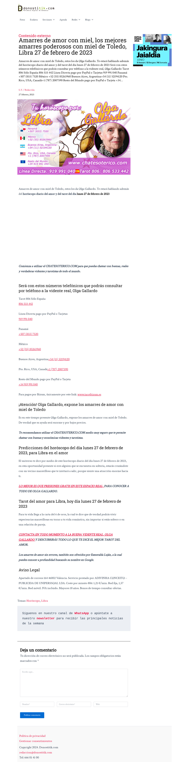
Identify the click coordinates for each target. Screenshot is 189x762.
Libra (44, 601)
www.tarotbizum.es (89, 394)
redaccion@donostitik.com (35, 752)
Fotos (22, 19)
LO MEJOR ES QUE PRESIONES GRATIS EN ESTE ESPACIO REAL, (61, 486)
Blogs (87, 19)
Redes (74, 19)
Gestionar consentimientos (35, 741)
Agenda (63, 19)
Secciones (47, 19)
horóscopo (33, 601)
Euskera (34, 19)
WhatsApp (81, 613)
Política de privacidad (32, 736)
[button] (53, 20)
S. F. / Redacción (27, 90)
